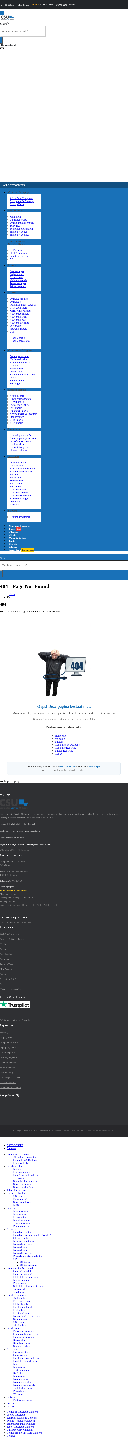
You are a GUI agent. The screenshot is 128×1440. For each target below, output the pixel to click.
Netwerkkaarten (18, 316)
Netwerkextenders (19, 313)
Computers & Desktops (22, 201)
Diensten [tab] (11, 1148)
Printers (12, 265)
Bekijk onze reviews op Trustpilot (15, 1020)
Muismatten (16, 477)
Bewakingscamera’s (20, 435)
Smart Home (14, 429)
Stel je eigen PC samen (10, 1077)
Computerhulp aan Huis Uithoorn (24, 1432)
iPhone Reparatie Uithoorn (21, 1420)
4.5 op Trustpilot (42, 4)
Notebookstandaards (20, 495)
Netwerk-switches (19, 322)
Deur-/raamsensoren (20, 441)
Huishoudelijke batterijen (23, 468)
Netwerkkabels (18, 319)
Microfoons (16, 486)
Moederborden (17, 368)
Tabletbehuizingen (19, 498)
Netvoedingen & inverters (23, 413)
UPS (12, 331)
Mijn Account (6, 969)
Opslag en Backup (16, 244)
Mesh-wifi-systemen (20, 310)
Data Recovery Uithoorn (20, 1429)
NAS (12, 259)
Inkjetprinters (17, 274)
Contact (72, 4)
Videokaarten (17, 380)
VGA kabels (16, 422)
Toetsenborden (17, 480)
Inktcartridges (17, 271)
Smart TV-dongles (19, 234)
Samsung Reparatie (8, 1057)
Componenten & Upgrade (20, 350)
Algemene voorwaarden (10, 989)
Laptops (17, 204)
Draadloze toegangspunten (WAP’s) (23, 303)
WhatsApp (94, 766)
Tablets (16, 1190)
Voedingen (15, 383)
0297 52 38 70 (61, 5)
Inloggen (4, 974)
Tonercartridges (18, 283)
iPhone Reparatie (8, 1052)
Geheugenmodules (20, 356)
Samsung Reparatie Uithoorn (22, 1417)
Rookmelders (17, 444)
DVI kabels (16, 407)
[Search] (1, 40)
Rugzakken (16, 483)
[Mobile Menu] (2, 13)
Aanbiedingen (21, 550)
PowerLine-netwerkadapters (18, 327)
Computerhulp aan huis (10, 1087)
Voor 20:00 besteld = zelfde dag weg (15, 5)
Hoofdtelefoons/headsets (23, 471)
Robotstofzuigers (19, 447)
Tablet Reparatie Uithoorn (20, 1426)
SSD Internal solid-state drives (29, 1286)
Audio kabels (17, 395)
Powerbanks (16, 501)
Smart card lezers (19, 256)
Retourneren (5, 959)
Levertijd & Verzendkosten (12, 939)
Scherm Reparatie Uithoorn (21, 1423)
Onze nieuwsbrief (8, 979)
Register (11, 1406)
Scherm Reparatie (8, 1062)
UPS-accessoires (21, 340)
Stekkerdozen (17, 416)
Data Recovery (6, 1072)
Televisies (15, 225)
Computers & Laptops (18, 192)
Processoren (16, 371)
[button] (4, 23)
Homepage (60, 735)
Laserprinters (17, 277)
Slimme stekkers (18, 450)
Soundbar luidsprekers (21, 228)
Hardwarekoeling (19, 359)
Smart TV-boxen (19, 231)
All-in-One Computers (22, 198)
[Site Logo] (7, 20)
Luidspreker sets (18, 219)
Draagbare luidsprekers (22, 222)
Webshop (60, 738)
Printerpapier (18, 286)
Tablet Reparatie (7, 1067)
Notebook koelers (19, 492)
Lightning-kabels (19, 410)
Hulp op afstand (8, 45)
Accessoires (13, 456)
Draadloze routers (19, 298)
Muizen (14, 474)
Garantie (4, 949)
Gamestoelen (17, 465)
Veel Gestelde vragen (9, 934)
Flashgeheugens (18, 253)
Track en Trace (6, 964)
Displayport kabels (20, 404)
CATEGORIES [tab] (15, 1145)
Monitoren (15, 216)
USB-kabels (16, 419)
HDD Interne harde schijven (28, 1277)
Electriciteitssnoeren (20, 398)
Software (12, 511)
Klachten (4, 944)
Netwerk (12, 292)
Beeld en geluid (15, 210)
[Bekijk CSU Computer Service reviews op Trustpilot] (64, 1008)
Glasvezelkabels (18, 307)
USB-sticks (16, 250)
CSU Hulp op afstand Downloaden (15, 922)
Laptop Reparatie (64, 750)
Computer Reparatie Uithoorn (22, 1411)
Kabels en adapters (17, 390)
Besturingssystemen (20, 516)
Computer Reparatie (65, 747)
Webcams (15, 504)
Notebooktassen (18, 489)
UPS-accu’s (19, 337)
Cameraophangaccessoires (24, 438)
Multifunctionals (18, 280)
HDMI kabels (17, 401)
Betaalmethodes (7, 954)
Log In (10, 1403)
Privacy (3, 984)
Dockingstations (18, 462)
